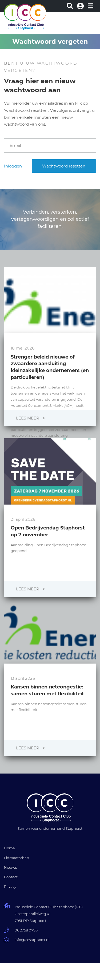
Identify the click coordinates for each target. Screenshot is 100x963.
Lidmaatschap (16, 858)
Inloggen (13, 166)
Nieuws (10, 867)
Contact (11, 877)
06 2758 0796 (26, 930)
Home (9, 848)
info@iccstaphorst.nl (32, 940)
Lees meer (28, 418)
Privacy (10, 886)
